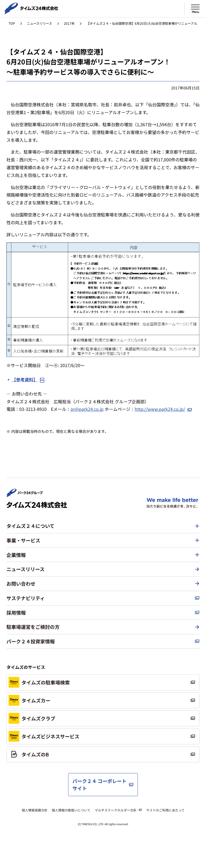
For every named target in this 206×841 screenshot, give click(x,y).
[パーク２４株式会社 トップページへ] (24, 495)
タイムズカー (35, 700)
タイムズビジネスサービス (50, 736)
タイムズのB (35, 754)
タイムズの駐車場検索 (45, 682)
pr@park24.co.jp (87, 409)
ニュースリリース (39, 23)
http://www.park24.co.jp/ (160, 409)
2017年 (69, 23)
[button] (103, 526)
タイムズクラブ (38, 718)
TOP (12, 23)
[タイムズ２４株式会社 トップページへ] (31, 12)
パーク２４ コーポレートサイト (99, 784)
